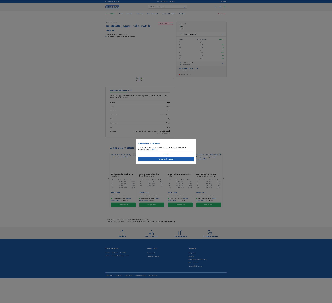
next (223, 178)
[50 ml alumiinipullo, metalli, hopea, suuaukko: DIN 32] (123, 162)
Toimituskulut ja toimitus (195, 266)
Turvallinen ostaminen (153, 256)
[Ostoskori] (224, 6)
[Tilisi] (220, 6)
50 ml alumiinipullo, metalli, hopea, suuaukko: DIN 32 (122, 175)
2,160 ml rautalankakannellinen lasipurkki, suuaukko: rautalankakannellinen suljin (149, 175)
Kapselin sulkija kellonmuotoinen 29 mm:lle (179, 175)
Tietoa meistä (151, 253)
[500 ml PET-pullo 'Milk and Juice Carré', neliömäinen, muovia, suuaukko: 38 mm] (208, 162)
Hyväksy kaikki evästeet (166, 159)
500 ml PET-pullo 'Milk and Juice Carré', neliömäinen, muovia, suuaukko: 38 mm (206, 175)
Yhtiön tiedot (129, 275)
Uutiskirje (191, 256)
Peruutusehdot (152, 275)
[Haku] (184, 7)
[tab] (118, 90)
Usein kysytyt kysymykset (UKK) (197, 259)
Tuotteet (111, 14)
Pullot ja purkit (111, 22)
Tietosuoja (119, 275)
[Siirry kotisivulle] (112, 7)
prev (108, 178)
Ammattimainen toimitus (113, 1)
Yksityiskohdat (123, 205)
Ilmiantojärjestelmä (140, 275)
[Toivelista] (216, 6)
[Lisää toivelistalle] (134, 154)
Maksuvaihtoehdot (193, 263)
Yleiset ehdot (109, 275)
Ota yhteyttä (224, 1)
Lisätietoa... (154, 149)
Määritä (166, 154)
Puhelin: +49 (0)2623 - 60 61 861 (115, 253)
